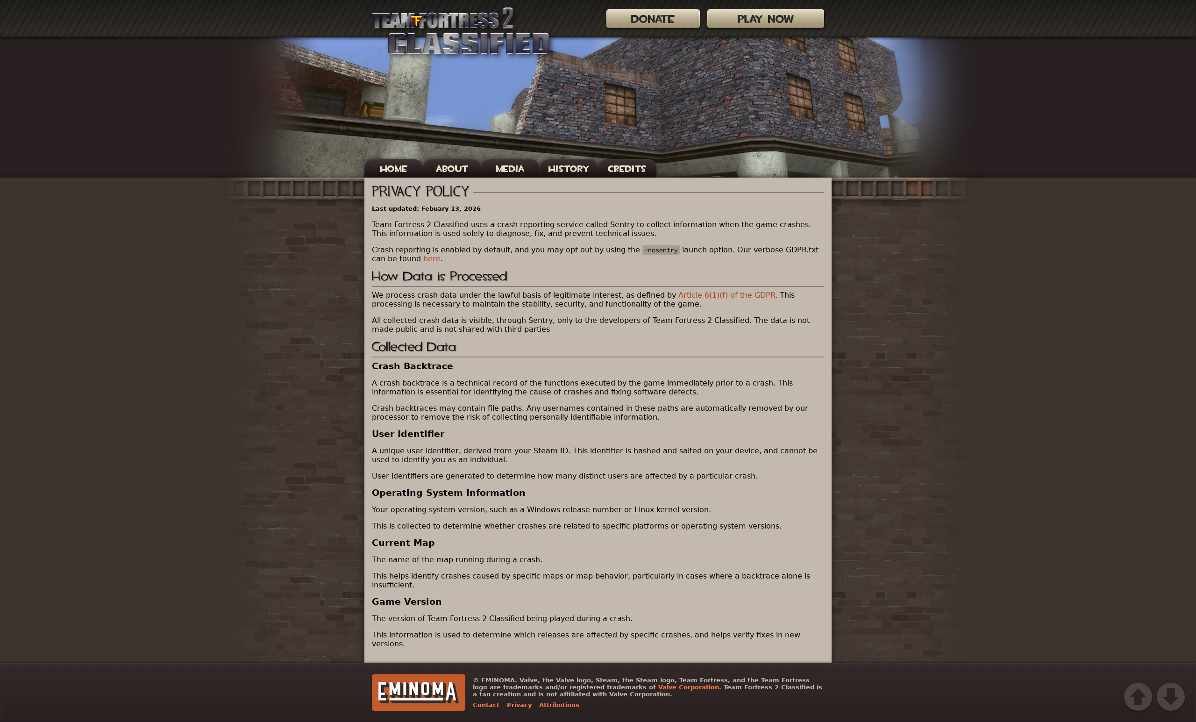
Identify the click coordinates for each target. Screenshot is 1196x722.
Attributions (559, 704)
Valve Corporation (688, 687)
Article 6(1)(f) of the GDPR (726, 295)
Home (393, 169)
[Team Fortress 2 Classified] (460, 30)
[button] (1138, 697)
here (432, 258)
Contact (486, 704)
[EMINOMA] (418, 692)
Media (510, 169)
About (452, 169)
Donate (653, 19)
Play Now (766, 19)
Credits (627, 169)
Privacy (519, 704)
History (569, 169)
